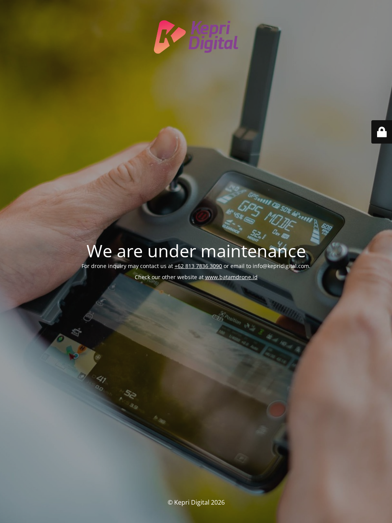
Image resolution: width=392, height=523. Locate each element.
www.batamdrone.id (231, 277)
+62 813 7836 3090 (198, 266)
